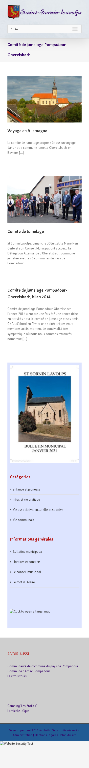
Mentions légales (46, 735)
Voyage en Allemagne (27, 131)
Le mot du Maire (24, 582)
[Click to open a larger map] (30, 611)
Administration (22, 735)
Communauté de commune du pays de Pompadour (42, 666)
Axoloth (44, 730)
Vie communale (24, 520)
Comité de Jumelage (25, 231)
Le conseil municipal (27, 572)
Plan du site (68, 735)
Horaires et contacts (27, 562)
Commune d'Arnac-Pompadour (28, 671)
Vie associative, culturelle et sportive (38, 510)
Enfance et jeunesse (27, 489)
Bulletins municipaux (27, 552)
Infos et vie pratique (26, 499)
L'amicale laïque (18, 711)
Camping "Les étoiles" (22, 706)
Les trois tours (17, 676)
